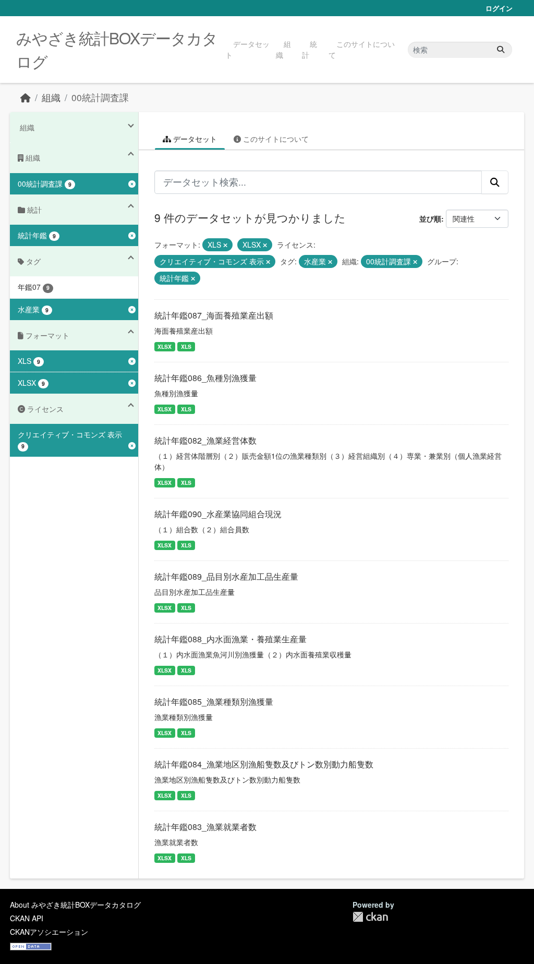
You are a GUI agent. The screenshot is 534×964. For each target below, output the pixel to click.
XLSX (164, 346)
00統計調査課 (100, 97)
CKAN (370, 916)
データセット (247, 49)
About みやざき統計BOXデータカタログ (75, 904)
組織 (283, 49)
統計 (309, 49)
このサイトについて (362, 49)
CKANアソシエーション (49, 931)
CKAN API (26, 918)
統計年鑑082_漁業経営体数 (205, 440)
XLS (186, 346)
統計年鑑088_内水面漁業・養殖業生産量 (230, 639)
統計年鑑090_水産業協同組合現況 (218, 514)
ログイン (499, 8)
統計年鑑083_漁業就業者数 (205, 827)
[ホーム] (25, 97)
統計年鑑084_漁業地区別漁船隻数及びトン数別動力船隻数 (263, 764)
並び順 (430, 218)
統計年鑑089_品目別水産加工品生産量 (226, 576)
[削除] (225, 245)
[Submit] (500, 50)
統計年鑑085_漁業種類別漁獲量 (213, 701)
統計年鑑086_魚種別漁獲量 (205, 378)
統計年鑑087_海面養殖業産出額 (213, 315)
